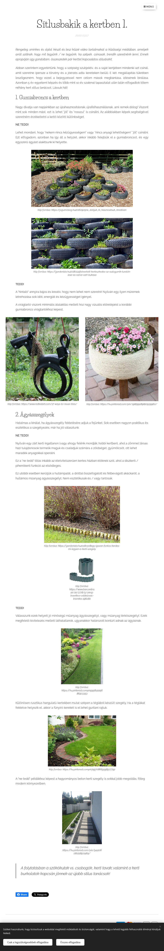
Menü (150, 6)
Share (24, 894)
